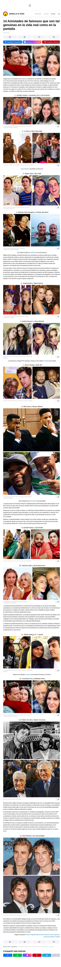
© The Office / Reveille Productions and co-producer (14, 670)
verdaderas (26, 169)
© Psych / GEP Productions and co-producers (13, 400)
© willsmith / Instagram (8, 498)
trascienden (33, 501)
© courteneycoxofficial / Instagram (10, 127)
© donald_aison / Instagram (25, 560)
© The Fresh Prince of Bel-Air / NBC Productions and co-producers (17, 496)
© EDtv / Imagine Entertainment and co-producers (14, 248)
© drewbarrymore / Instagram (9, 602)
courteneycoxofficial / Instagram (52, 936)
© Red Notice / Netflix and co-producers (11, 165)
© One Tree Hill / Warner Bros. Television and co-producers (16, 316)
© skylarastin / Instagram (8, 208)
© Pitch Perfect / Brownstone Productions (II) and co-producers (16, 207)
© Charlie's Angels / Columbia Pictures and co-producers (15, 601)
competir (46, 361)
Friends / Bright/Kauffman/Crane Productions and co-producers (43, 934)
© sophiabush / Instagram (8, 317)
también (33, 252)
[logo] (13, 14)
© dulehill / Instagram (27, 400)
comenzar (28, 674)
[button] (10, 37)
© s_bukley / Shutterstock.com (9, 915)
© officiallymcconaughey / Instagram (11, 249)
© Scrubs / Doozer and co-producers (11, 560)
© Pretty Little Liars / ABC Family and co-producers (14, 356)
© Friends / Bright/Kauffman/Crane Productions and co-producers (17, 126)
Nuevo (46, 13)
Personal (39, 13)
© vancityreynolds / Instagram (27, 165)
